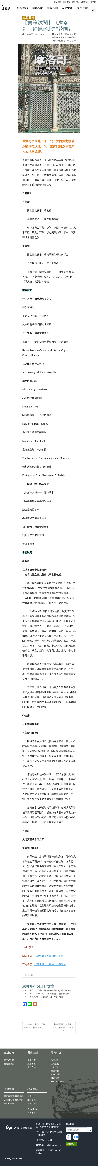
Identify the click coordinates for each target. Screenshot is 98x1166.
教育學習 (55, 1071)
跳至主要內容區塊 (7, 1)
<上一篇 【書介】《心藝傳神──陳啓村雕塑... (34, 1026)
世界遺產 (67, 34)
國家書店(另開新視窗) (13, 1096)
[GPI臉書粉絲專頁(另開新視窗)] (69, 1137)
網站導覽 (57, 2)
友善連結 (31, 1103)
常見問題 (31, 1096)
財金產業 (55, 1078)
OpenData (32, 1109)
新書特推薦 (9, 1064)
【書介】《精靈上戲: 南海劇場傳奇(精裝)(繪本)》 (49, 990)
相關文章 (28, 975)
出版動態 (22, 8)
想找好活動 (9, 1060)
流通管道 (67, 8)
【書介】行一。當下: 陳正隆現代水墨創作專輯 (48, 993)
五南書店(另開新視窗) (13, 1100)
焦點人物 (31, 1067)
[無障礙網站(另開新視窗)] (71, 1143)
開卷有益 (37, 8)
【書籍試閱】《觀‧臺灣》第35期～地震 (45, 997)
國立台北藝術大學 (61, 40)
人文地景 (58, 34)
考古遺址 (62, 37)
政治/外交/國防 (57, 1081)
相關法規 (31, 1100)
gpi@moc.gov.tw (53, 1145)
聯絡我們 (92, 2)
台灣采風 (55, 1060)
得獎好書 (31, 1060)
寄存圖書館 (9, 1103)
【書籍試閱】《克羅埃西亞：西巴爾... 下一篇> (63, 1027)
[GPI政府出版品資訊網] (6, 8)
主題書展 (31, 1064)
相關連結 (82, 8)
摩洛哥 (73, 40)
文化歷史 (55, 1067)
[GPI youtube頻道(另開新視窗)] (76, 1137)
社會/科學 (55, 1074)
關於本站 (66, 2)
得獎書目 (31, 1113)
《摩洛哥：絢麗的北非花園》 (50, 956)
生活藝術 (55, 1064)
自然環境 (71, 37)
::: (14, 8)
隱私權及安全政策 (79, 2)
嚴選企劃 (52, 8)
